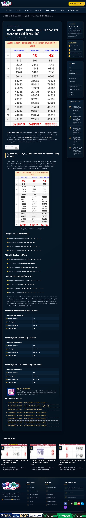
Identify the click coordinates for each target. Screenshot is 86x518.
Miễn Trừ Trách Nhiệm (33, 497)
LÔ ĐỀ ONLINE (7, 16)
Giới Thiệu (31, 487)
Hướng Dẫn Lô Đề (73, 73)
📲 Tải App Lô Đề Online (76, 3)
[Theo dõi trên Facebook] (65, 503)
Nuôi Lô (27, 10)
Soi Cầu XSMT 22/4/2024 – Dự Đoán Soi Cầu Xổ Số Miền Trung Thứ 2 (27, 425)
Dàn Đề (18, 10)
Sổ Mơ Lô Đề (72, 81)
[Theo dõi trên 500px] (82, 503)
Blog (70, 67)
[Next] (82, 455)
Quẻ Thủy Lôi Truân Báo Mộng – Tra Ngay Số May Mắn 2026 (77, 108)
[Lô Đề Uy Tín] (11, 486)
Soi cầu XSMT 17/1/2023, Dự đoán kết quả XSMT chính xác (15, 461)
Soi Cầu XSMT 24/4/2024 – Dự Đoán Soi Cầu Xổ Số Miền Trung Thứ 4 (27, 419)
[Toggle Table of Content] (15, 147)
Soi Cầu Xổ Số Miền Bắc (74, 84)
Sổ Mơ (49, 491)
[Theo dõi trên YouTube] (78, 503)
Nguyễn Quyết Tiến (22, 38)
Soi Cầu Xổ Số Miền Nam (74, 86)
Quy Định (30, 501)
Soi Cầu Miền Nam (51, 501)
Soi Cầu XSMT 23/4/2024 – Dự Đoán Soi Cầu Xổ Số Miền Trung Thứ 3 (27, 422)
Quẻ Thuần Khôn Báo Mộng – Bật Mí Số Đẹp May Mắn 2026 (77, 118)
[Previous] (3, 455)
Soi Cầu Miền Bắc (51, 497)
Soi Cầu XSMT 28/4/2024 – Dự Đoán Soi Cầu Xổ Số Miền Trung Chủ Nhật (28, 406)
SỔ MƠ (62, 10)
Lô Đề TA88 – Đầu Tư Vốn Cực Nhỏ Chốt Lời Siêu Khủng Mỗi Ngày (77, 149)
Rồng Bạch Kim (51, 10)
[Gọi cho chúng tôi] (75, 503)
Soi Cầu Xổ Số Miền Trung (14, 26)
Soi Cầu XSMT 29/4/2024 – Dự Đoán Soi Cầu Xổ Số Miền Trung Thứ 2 (27, 403)
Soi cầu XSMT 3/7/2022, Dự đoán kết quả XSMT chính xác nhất (44, 461)
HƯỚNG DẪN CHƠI (73, 10)
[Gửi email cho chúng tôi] (72, 503)
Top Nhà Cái (71, 95)
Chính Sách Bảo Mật (33, 491)
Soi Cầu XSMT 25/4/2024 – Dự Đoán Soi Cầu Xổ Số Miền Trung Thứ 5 (27, 415)
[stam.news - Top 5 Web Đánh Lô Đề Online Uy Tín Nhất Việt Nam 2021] (6, 3)
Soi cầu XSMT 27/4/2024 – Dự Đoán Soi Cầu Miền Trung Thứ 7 (25, 409)
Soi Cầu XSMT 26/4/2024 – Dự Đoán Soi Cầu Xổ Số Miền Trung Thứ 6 (27, 412)
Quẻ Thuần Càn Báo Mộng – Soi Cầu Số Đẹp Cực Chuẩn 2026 (77, 129)
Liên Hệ (30, 504)
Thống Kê (38, 10)
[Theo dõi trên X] (68, 503)
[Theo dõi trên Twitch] (65, 507)
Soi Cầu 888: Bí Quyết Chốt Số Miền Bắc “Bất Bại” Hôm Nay (77, 139)
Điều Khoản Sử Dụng (33, 494)
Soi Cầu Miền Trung (52, 504)
